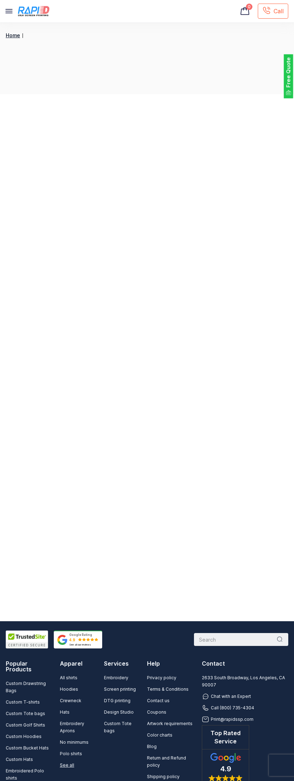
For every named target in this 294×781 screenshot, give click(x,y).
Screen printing (120, 689)
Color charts (159, 735)
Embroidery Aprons (72, 727)
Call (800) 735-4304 (232, 707)
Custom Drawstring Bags (26, 687)
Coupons (156, 712)
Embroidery (116, 677)
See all (67, 765)
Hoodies (69, 689)
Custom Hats (19, 759)
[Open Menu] (8, 11)
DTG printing (117, 700)
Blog (152, 746)
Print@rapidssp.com (232, 719)
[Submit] (279, 639)
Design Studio (119, 712)
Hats (65, 712)
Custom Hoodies (24, 736)
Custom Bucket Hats (27, 748)
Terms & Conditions (168, 689)
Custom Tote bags (25, 713)
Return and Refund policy (166, 761)
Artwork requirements (170, 723)
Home (13, 35)
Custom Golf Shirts (25, 725)
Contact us (158, 700)
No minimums (74, 742)
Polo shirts (71, 753)
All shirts (68, 677)
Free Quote (288, 72)
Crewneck (70, 700)
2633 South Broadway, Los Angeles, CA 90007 (243, 681)
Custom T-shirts (23, 702)
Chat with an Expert (231, 696)
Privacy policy (161, 677)
